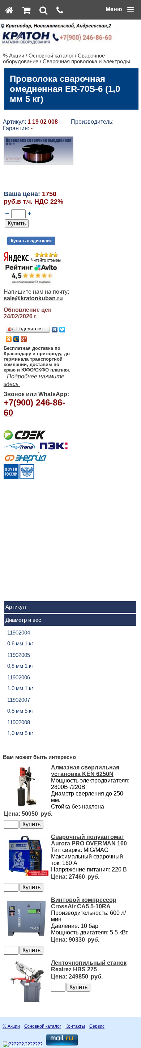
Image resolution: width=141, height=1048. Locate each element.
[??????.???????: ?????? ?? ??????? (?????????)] (23, 1044)
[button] (119, 9)
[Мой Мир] (16, 339)
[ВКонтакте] (55, 329)
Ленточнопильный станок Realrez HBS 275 (89, 966)
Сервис (96, 1026)
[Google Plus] (24, 339)
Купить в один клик (31, 240)
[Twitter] (62, 329)
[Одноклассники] (9, 339)
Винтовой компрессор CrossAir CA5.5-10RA (83, 903)
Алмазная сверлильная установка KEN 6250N (85, 770)
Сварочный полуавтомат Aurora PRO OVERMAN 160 (89, 840)
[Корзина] (26, 10)
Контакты (75, 1026)
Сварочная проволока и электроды (86, 61)
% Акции (13, 56)
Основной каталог (51, 56)
